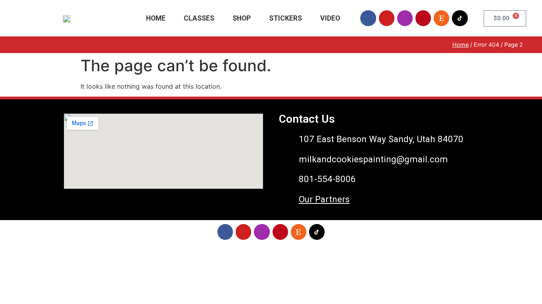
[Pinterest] (423, 18)
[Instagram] (405, 18)
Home (155, 18)
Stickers (285, 18)
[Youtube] (386, 18)
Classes (199, 18)
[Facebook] (368, 18)
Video (330, 18)
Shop (242, 18)
